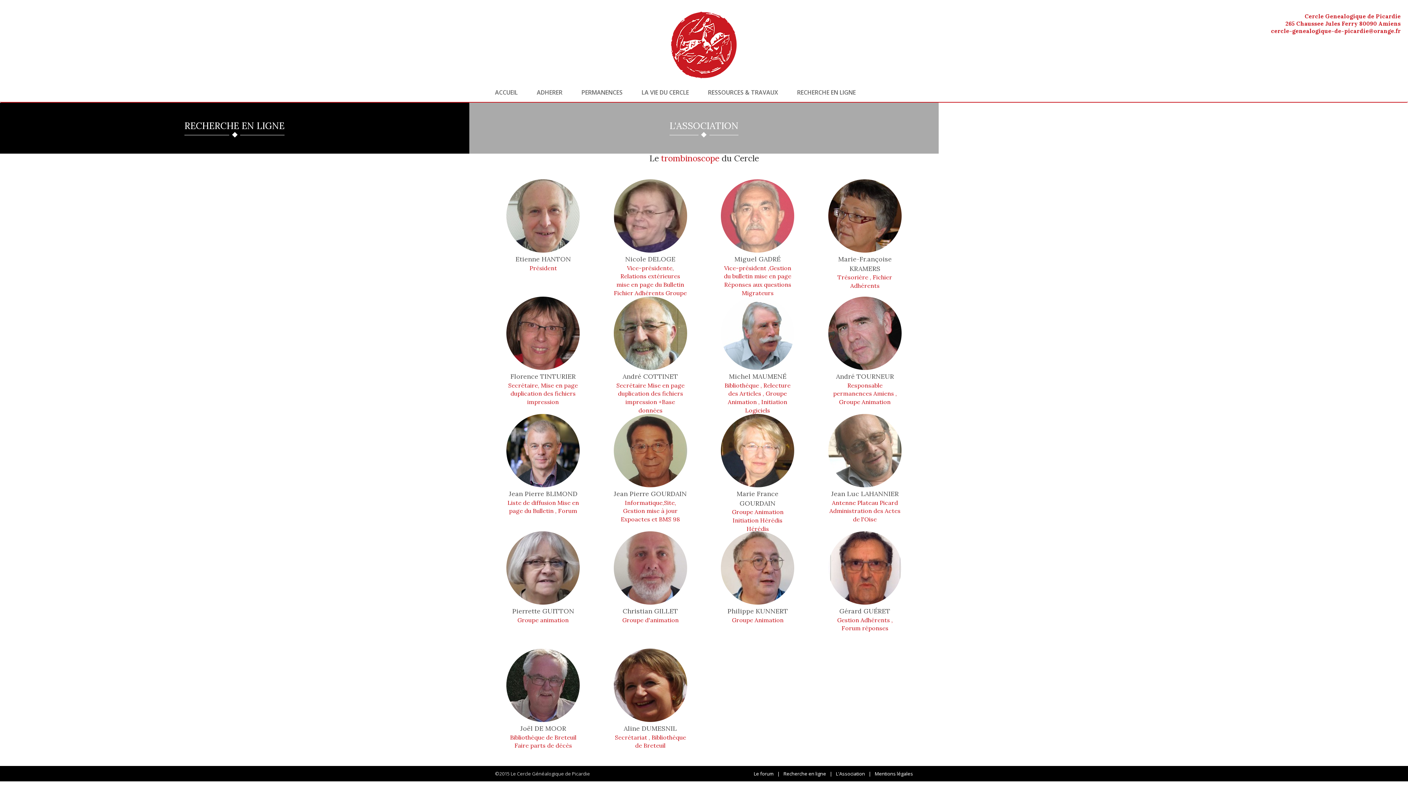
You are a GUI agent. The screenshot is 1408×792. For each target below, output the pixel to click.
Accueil (506, 92)
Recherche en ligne (826, 92)
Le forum (764, 773)
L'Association (850, 773)
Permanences (602, 92)
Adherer (549, 92)
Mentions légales (894, 773)
